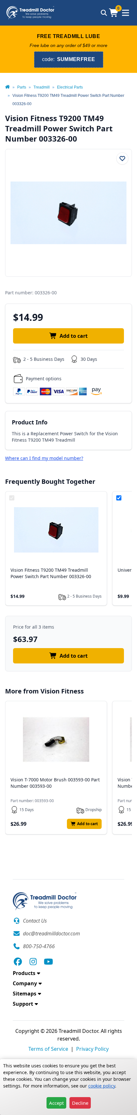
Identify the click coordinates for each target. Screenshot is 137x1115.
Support (23, 1003)
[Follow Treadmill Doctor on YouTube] (48, 961)
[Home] (7, 87)
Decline (80, 1103)
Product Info (29, 422)
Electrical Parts (70, 87)
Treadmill (41, 87)
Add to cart (74, 335)
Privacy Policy (92, 1048)
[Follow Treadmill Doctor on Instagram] (33, 961)
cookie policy (101, 1086)
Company (25, 983)
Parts (21, 87)
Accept (56, 1103)
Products (24, 973)
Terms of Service (48, 1048)
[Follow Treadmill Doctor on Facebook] (18, 961)
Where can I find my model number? (44, 458)
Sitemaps (24, 993)
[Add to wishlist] (122, 158)
